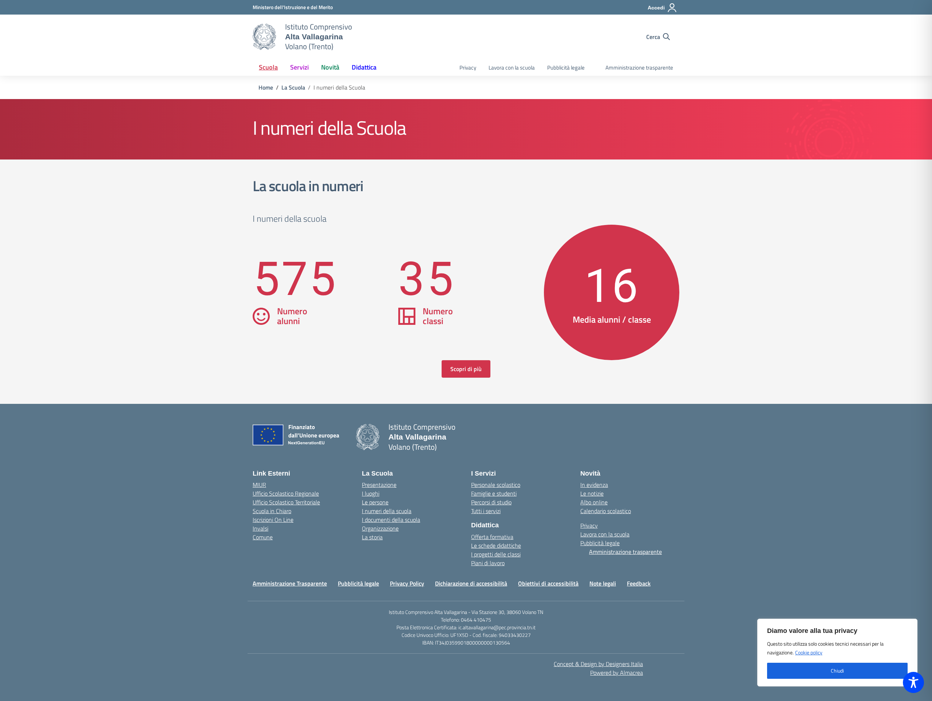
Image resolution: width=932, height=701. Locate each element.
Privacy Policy (407, 583)
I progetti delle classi (496, 554)
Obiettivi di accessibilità (548, 583)
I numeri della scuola (386, 511)
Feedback (639, 583)
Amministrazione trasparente (639, 67)
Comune (263, 537)
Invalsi (260, 528)
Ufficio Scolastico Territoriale (286, 502)
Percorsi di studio (491, 502)
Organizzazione (380, 528)
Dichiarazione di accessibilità (471, 583)
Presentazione (379, 484)
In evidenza (594, 484)
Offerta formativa (492, 536)
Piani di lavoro (488, 563)
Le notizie (592, 493)
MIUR (259, 484)
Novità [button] (330, 67)
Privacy (467, 67)
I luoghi (370, 493)
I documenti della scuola (391, 519)
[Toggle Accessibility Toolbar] (913, 682)
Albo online (594, 502)
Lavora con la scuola (512, 67)
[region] (837, 652)
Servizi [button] (299, 67)
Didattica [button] (364, 67)
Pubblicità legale (566, 67)
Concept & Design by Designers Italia (598, 663)
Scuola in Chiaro (272, 511)
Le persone (375, 502)
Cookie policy (808, 652)
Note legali (602, 583)
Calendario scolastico (605, 511)
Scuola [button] (268, 67)
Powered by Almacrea (616, 672)
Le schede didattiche (496, 545)
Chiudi (837, 670)
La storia (372, 537)
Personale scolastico (495, 484)
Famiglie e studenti (494, 493)
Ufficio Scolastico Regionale (286, 493)
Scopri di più (466, 369)
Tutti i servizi (486, 511)
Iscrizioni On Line (273, 519)
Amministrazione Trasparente (290, 583)
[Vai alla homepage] (264, 37)
